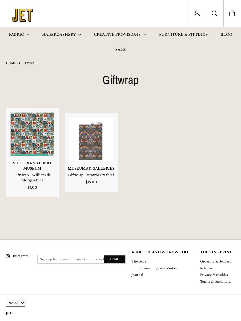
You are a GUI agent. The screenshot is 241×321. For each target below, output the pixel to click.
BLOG (226, 34)
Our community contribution (155, 268)
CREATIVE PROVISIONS (118, 34)
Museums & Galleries (91, 168)
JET (9, 313)
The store (139, 261)
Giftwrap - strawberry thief (91, 175)
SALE (120, 49)
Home (11, 63)
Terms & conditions (215, 282)
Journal (137, 275)
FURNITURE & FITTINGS (183, 34)
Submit (114, 259)
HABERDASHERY (59, 34)
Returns (206, 268)
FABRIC (17, 34)
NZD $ (13, 303)
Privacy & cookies (214, 275)
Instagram (21, 256)
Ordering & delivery (215, 261)
